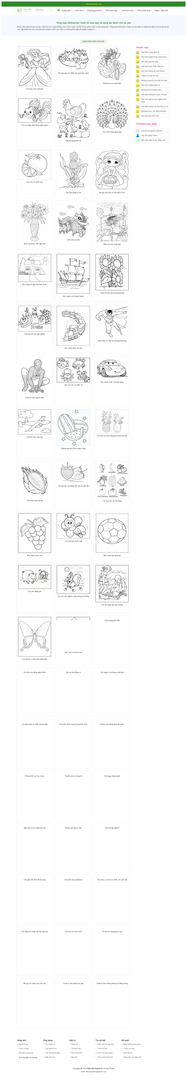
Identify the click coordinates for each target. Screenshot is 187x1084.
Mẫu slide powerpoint (132, 1044)
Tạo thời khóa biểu (52, 1053)
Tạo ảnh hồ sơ (51, 1048)
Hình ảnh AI (127, 1053)
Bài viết (164, 10)
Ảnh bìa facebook (26, 1053)
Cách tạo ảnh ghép (105, 1053)
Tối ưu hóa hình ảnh (105, 1057)
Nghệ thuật (23, 1044)
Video (156, 10)
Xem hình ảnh (76, 1053)
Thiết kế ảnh (102, 1048)
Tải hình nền (76, 1048)
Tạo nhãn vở (50, 1044)
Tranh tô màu (128, 1048)
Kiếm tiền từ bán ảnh (105, 1044)
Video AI (74, 1044)
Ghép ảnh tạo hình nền (132, 1057)
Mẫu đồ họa (50, 1057)
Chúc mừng (23, 1048)
